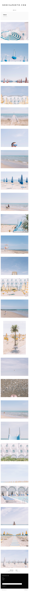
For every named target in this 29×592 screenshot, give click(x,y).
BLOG (3, 577)
